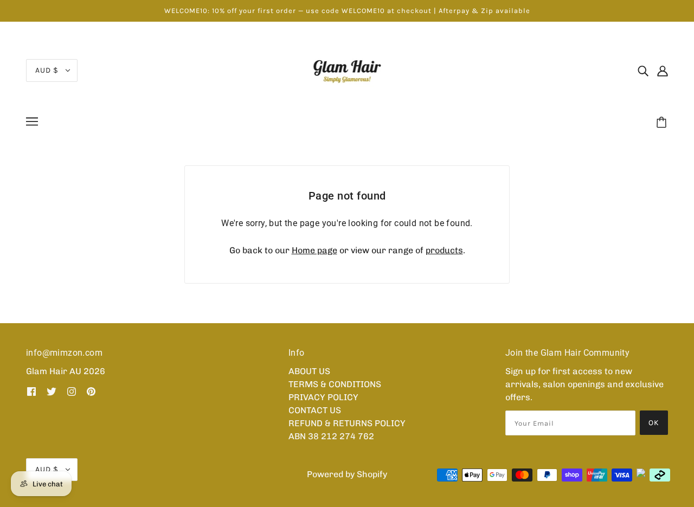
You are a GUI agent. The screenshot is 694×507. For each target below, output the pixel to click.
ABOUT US (309, 371)
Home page (314, 250)
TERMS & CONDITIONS (334, 384)
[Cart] (663, 123)
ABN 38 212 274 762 (331, 436)
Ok (653, 422)
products (444, 250)
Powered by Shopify (347, 474)
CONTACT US (314, 410)
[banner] (347, 70)
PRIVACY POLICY (323, 397)
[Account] (662, 70)
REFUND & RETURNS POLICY (347, 423)
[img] (643, 70)
